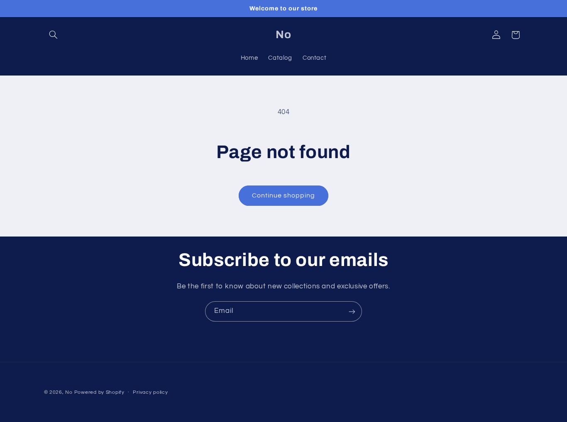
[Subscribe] (352, 311)
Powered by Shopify (99, 392)
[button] (53, 34)
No (68, 392)
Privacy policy (150, 392)
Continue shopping (283, 195)
